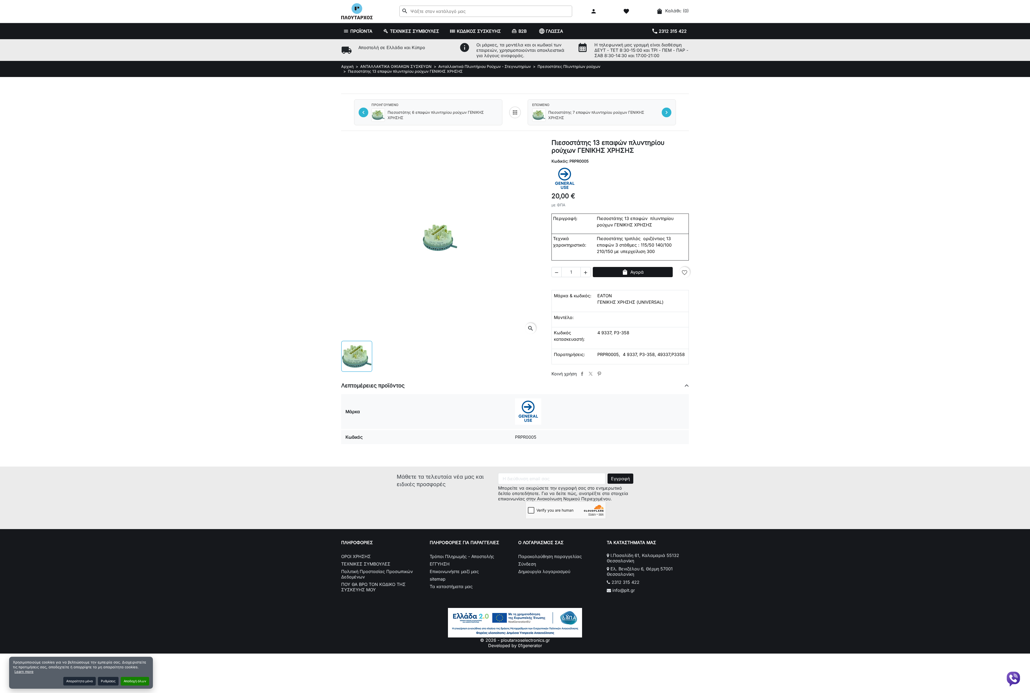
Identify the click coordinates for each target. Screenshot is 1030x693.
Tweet (590, 374)
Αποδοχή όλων (135, 681)
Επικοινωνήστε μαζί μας (454, 571)
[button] (594, 11)
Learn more (24, 671)
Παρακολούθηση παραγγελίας (550, 556)
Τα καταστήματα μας (451, 586)
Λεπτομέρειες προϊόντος (372, 385)
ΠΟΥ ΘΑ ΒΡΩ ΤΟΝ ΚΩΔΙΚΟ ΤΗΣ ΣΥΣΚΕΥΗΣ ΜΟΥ (373, 587)
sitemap (438, 579)
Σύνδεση (527, 564)
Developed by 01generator (515, 645)
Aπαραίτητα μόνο (79, 681)
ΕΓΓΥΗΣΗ (440, 564)
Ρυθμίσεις (108, 681)
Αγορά (633, 272)
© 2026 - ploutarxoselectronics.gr (515, 640)
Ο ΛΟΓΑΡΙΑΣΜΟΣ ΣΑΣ (541, 542)
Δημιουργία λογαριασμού (544, 571)
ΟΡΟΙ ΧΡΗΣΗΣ (356, 556)
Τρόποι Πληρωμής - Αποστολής (462, 556)
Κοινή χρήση (582, 374)
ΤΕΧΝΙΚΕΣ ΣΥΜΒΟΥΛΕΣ (365, 564)
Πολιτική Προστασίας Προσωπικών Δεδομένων (377, 574)
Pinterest (599, 374)
